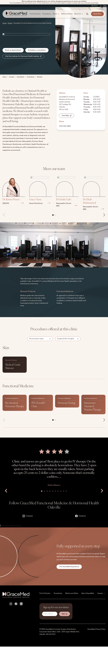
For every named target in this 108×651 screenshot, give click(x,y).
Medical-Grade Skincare (12, 367)
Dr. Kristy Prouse (11, 199)
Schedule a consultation (37, 50)
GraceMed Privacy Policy (96, 629)
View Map (65, 115)
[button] (53, 215)
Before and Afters (71, 593)
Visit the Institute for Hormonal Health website (22, 56)
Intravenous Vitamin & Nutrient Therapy (92, 406)
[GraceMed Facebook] (16, 604)
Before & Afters (66, 14)
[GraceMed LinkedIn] (21, 604)
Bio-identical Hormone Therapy (14, 405)
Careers (100, 593)
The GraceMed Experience (69, 567)
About (4, 77)
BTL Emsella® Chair (39, 405)
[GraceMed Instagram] (10, 604)
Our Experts (20, 77)
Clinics (54, 14)
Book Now (97, 14)
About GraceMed (87, 593)
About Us (77, 14)
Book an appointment (13, 50)
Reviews (39, 77)
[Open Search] (87, 14)
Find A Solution (35, 14)
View (104, 6)
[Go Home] (15, 14)
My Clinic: (95, 6)
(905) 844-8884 (65, 126)
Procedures (46, 14)
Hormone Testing (66, 403)
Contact (11, 77)
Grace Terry (35, 199)
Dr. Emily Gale (63, 199)
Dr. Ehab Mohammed (89, 201)
